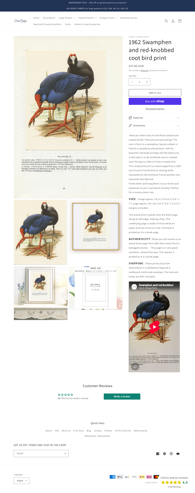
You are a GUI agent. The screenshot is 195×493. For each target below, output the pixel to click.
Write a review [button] (122, 396)
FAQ (57, 430)
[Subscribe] (65, 453)
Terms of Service (123, 430)
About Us (66, 430)
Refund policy (140, 430)
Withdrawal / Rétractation (97, 436)
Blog (89, 430)
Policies (108, 430)
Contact (98, 430)
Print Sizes (78, 430)
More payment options (155, 108)
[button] (66, 18)
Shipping (144, 70)
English (20, 480)
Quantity (132, 76)
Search (48, 430)
